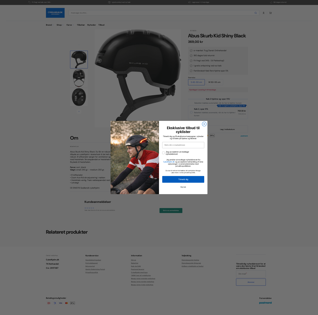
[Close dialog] (204, 124)
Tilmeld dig (183, 179)
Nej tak (183, 187)
